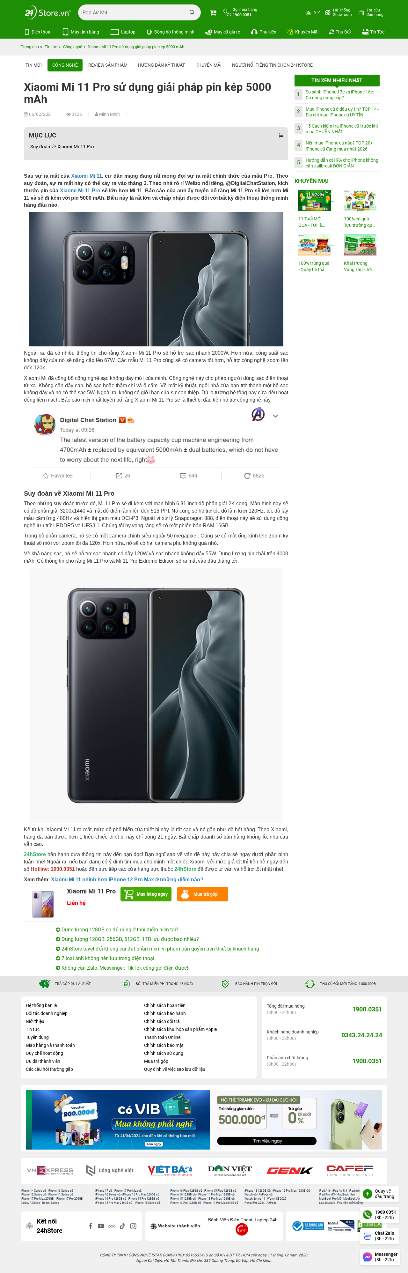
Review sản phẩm (107, 65)
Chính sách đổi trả (162, 1021)
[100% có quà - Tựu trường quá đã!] (360, 200)
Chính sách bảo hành (165, 1013)
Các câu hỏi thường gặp (49, 1069)
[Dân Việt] (174, 1171)
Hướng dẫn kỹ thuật (161, 65)
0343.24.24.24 (361, 1035)
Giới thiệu (35, 1021)
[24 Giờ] (354, 1171)
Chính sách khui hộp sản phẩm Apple (180, 1029)
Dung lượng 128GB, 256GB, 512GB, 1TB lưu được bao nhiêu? (129, 939)
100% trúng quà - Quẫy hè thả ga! (314, 267)
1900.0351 (367, 1009)
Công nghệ (65, 65)
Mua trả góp (205, 894)
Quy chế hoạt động (44, 1053)
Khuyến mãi (208, 65)
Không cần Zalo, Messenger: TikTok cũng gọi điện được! (124, 968)
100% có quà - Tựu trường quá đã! (359, 222)
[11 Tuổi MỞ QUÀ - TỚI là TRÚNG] (314, 200)
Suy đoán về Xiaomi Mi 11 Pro (62, 147)
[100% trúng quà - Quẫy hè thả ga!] (314, 245)
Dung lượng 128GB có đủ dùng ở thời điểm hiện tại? (119, 930)
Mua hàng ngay (152, 894)
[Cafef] (294, 1171)
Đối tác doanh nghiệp (47, 1013)
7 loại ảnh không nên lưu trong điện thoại (107, 958)
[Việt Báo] (114, 1171)
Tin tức (33, 1029)
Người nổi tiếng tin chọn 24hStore (272, 65)
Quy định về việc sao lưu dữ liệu (174, 1069)
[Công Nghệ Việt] (54, 1171)
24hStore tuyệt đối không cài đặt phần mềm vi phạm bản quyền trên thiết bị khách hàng (159, 949)
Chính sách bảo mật (164, 1045)
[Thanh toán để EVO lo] (293, 1119)
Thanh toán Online (162, 1037)
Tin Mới (34, 65)
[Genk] (234, 1171)
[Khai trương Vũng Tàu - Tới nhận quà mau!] (360, 245)
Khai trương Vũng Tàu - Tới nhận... (358, 267)
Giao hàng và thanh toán (50, 1045)
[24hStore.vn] (48, 12)
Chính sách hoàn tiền (165, 1005)
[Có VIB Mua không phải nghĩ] (115, 1119)
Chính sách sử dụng (163, 1053)
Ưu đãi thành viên (43, 1061)
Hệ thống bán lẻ (41, 1005)
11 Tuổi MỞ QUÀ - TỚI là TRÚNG (310, 222)
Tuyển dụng (37, 1037)
